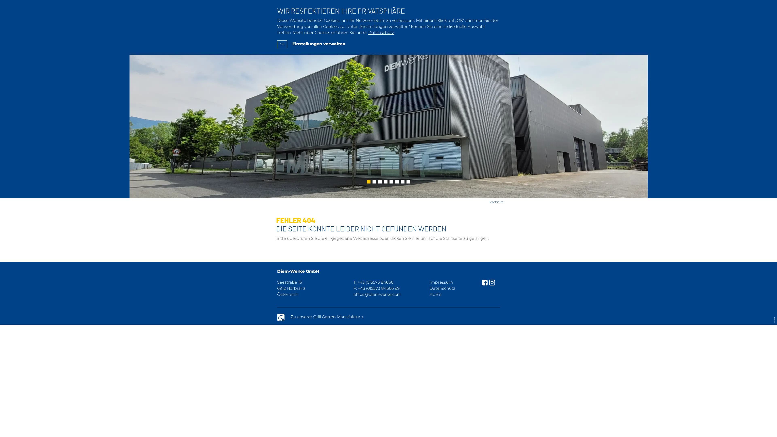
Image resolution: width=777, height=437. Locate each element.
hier (415, 238)
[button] (369, 182)
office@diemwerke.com (377, 294)
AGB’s (435, 294)
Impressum (441, 282)
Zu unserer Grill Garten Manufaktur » (327, 316)
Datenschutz (442, 288)
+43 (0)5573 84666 (375, 282)
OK (282, 44)
